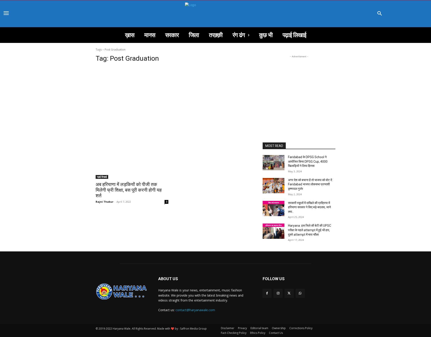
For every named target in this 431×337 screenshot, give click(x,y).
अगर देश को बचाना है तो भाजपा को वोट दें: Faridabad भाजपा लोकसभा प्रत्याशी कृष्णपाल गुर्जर (310, 184)
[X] (289, 293)
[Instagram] (278, 293)
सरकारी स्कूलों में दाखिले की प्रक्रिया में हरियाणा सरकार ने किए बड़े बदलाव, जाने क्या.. (309, 207)
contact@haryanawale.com (195, 310)
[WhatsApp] (300, 293)
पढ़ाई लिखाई (102, 176)
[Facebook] (267, 293)
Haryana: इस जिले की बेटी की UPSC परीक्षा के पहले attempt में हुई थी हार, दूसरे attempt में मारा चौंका (310, 230)
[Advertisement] (173, 100)
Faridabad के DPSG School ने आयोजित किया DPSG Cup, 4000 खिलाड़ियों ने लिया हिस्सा (308, 161)
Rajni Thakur (104, 201)
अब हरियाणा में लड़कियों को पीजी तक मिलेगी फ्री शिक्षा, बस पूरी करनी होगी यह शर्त (129, 190)
